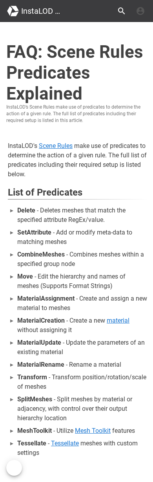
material (118, 320)
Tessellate (65, 443)
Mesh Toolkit (93, 430)
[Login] (140, 11)
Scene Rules (56, 146)
